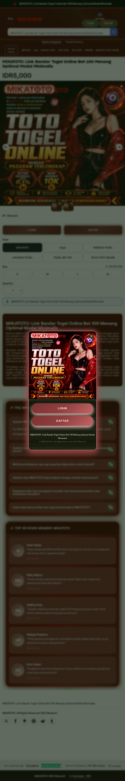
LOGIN (62, 408)
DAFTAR (62, 420)
